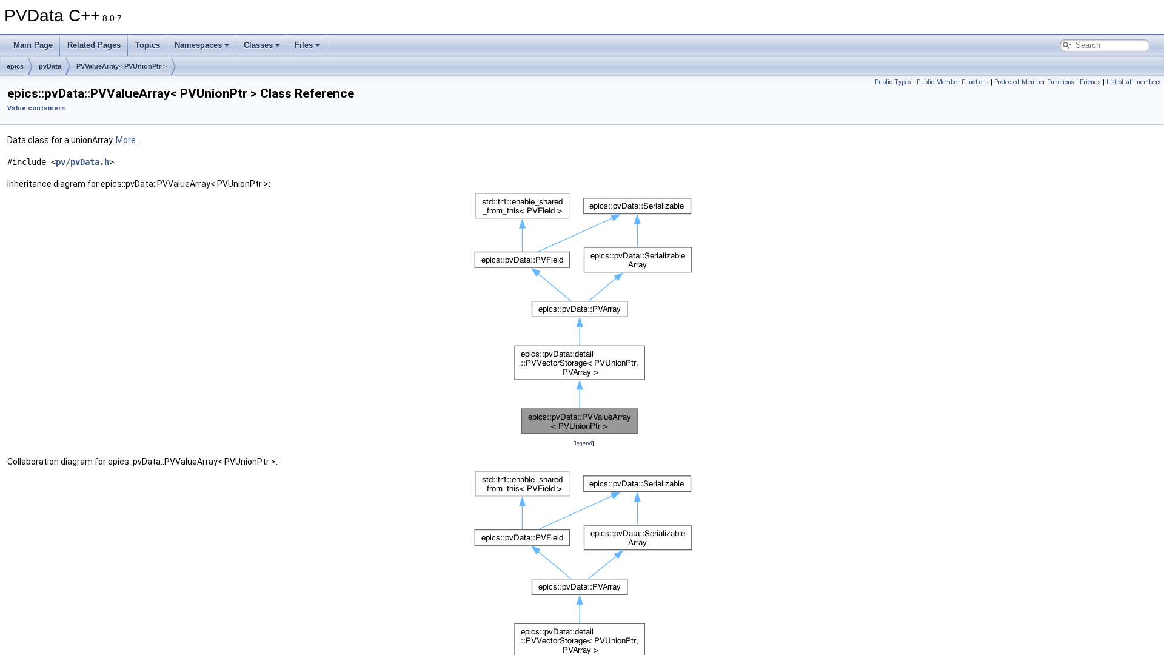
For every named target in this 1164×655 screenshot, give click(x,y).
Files (304, 45)
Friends (1090, 82)
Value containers (36, 108)
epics (15, 66)
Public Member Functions (953, 82)
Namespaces (198, 45)
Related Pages (94, 45)
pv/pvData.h (82, 162)
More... (128, 140)
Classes (258, 45)
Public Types (893, 82)
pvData (50, 66)
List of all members (1133, 82)
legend (583, 443)
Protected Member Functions (1034, 82)
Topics (147, 45)
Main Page (33, 45)
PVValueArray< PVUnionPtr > (121, 66)
